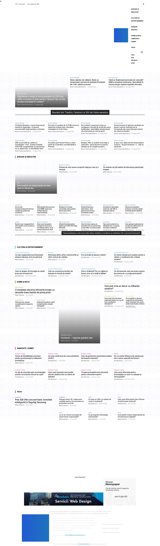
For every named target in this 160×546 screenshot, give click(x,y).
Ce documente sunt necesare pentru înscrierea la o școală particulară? (129, 272)
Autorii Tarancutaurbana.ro (78, 87)
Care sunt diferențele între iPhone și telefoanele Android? (131, 400)
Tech (89, 397)
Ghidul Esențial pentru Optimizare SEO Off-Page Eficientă (68, 226)
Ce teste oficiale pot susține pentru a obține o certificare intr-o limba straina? (129, 257)
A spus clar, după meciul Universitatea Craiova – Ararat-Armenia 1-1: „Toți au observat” (129, 145)
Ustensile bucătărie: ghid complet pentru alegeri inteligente (46, 304)
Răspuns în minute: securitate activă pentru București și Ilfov (67, 209)
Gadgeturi (18, 397)
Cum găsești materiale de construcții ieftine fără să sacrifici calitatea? (134, 226)
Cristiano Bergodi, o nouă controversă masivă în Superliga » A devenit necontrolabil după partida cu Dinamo (29, 127)
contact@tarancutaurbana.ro (75, 535)
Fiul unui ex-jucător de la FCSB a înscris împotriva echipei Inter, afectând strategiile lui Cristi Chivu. (63, 127)
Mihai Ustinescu (63, 172)
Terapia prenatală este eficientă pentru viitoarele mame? (94, 373)
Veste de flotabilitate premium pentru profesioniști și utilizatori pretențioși (28, 358)
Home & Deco (19, 287)
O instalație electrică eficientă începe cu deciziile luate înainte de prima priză (35, 291)
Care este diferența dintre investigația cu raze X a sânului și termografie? (127, 374)
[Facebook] (143, 4)
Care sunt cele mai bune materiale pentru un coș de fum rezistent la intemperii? (113, 301)
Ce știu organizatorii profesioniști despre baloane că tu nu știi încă (29, 256)
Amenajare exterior (66, 335)
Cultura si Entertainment (22, 252)
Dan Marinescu (63, 230)
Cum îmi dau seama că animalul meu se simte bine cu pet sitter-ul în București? (91, 226)
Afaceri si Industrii (64, 164)
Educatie (50, 252)
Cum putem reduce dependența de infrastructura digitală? (131, 416)
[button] (142, 52)
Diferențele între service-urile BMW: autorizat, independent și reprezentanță (46, 209)
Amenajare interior (110, 283)
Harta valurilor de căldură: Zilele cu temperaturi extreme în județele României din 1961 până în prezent (87, 82)
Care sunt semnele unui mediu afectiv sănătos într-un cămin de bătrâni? (61, 374)
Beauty (116, 353)
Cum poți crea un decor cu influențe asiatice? (122, 287)
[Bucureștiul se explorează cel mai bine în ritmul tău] (36, 177)
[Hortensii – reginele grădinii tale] (79, 314)
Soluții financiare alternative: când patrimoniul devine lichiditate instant (87, 209)
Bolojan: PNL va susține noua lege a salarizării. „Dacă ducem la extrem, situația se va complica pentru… (95, 145)
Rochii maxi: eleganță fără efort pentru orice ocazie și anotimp (24, 226)
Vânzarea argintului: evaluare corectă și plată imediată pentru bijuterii (133, 209)
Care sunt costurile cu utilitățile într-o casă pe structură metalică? (111, 226)
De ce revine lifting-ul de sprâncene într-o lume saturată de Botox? (129, 357)
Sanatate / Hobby (20, 353)
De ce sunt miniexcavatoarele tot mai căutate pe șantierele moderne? (24, 209)
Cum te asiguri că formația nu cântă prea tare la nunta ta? (30, 272)
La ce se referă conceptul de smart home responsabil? (70, 416)
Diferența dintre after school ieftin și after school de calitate (63, 256)
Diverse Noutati (21, 93)
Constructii (18, 205)
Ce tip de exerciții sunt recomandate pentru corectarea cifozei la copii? (30, 373)
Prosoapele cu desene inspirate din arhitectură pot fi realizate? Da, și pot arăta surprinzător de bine (135, 301)
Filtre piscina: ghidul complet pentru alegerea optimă (24, 304)
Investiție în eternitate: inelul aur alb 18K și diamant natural (111, 209)
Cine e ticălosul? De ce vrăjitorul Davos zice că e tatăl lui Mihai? (94, 272)
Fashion (17, 222)
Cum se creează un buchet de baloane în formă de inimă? (60, 272)
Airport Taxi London (89, 511)
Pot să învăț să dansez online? (93, 255)
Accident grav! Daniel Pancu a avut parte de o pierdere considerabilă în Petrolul (62, 145)
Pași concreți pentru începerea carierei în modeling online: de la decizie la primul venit (45, 226)
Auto (18, 182)
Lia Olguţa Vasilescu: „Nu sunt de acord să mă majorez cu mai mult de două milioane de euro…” (80, 451)
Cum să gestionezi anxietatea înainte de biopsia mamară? (96, 357)
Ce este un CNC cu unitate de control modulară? (99, 400)
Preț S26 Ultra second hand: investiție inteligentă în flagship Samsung (33, 401)
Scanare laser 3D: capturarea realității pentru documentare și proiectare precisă (71, 401)
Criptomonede (85, 513)
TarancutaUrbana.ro (84, 544)
